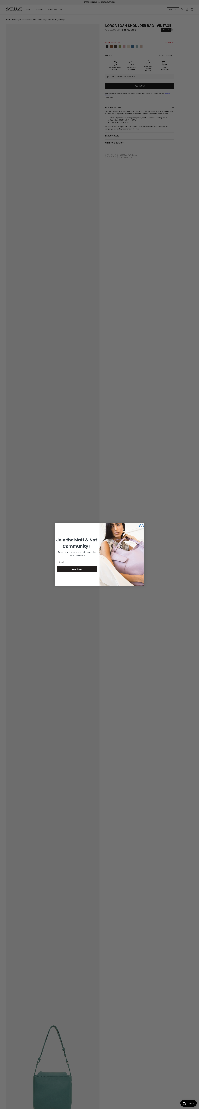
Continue (77, 569)
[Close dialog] (141, 526)
